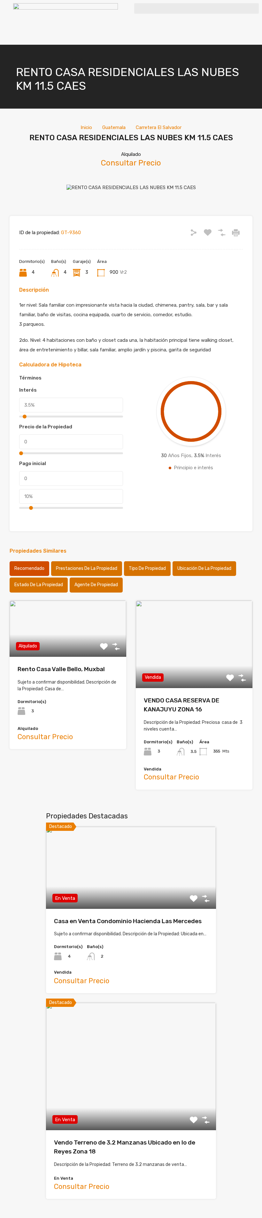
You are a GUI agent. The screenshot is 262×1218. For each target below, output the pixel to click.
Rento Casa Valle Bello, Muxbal (61, 669)
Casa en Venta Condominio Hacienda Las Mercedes (128, 921)
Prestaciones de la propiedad (86, 568)
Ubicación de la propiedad (204, 568)
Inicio (86, 127)
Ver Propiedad (68, 645)
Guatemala (114, 127)
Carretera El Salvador (158, 127)
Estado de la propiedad (38, 584)
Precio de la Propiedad (45, 427)
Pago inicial (32, 463)
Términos (30, 378)
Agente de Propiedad (96, 584)
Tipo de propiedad (147, 568)
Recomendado (29, 568)
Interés (28, 390)
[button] (196, 8)
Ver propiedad (131, 892)
